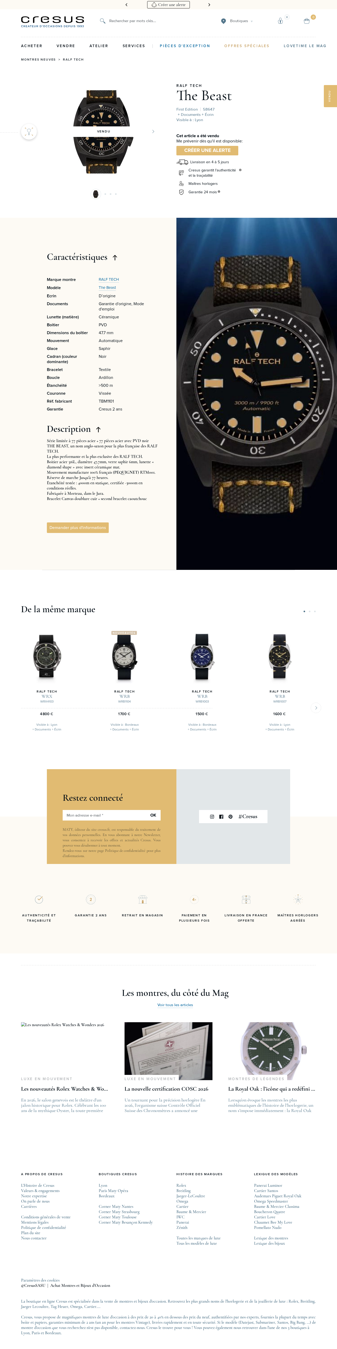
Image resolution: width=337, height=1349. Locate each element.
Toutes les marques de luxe (198, 1238)
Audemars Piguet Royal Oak (277, 1196)
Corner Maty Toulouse (118, 1217)
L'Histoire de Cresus (37, 1185)
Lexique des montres (271, 1238)
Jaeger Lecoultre (34, 1306)
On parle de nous (35, 1201)
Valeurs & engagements (40, 1190)
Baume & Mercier (191, 1211)
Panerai (182, 1222)
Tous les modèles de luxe (196, 1243)
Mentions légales (34, 1222)
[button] (96, 194)
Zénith (181, 1227)
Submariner (265, 1322)
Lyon (103, 1185)
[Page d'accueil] (52, 21)
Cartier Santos (266, 1190)
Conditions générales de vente (46, 1217)
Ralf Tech (73, 59)
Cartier (182, 1206)
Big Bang (297, 1322)
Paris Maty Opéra (113, 1190)
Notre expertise (34, 1196)
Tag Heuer (59, 1306)
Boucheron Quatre (269, 1211)
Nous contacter (34, 1238)
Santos (282, 1322)
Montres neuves (38, 59)
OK (153, 815)
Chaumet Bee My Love (273, 1222)
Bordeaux (107, 1196)
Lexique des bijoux (269, 1243)
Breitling (183, 1190)
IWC (180, 1217)
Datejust (247, 1322)
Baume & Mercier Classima (276, 1206)
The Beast (204, 95)
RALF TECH (189, 86)
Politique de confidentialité (125, 850)
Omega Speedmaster (271, 1201)
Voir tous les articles (175, 1005)
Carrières (29, 1206)
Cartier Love (264, 1217)
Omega (182, 1201)
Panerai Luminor (268, 1185)
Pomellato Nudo (267, 1227)
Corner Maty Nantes (116, 1206)
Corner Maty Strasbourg (119, 1211)
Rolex (181, 1185)
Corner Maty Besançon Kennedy (126, 1222)
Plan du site (30, 1233)
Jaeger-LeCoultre (190, 1196)
